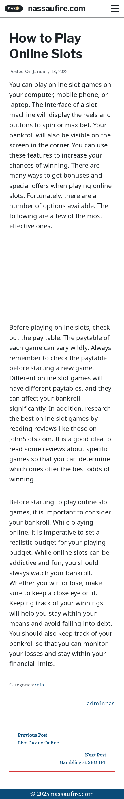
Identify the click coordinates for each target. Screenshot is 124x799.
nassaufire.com (57, 8)
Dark (14, 8)
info (39, 685)
